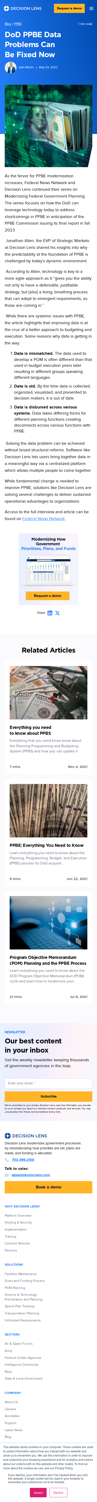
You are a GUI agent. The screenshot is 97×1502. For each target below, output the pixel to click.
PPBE (18, 24)
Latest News (14, 1430)
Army (8, 1351)
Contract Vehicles (17, 1243)
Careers (10, 1409)
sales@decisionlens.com (31, 1175)
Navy (8, 1372)
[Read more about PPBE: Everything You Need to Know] (48, 832)
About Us (11, 1402)
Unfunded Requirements (23, 1320)
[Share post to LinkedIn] (50, 613)
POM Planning (15, 1288)
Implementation (16, 1229)
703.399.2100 (23, 1160)
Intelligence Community (22, 1365)
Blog (8, 24)
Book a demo (48, 1187)
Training (10, 1237)
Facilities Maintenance (21, 1274)
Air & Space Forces (19, 1344)
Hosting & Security (18, 1222)
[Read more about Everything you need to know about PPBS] (48, 717)
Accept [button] (38, 1492)
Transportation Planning (22, 1313)
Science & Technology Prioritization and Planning (23, 1297)
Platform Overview (18, 1216)
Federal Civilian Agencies (23, 1358)
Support (10, 1423)
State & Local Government (24, 1379)
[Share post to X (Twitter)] (57, 613)
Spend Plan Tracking (19, 1306)
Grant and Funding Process (25, 1281)
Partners (11, 1250)
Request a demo (69, 8)
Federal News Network (43, 518)
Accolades (12, 1416)
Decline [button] (58, 1492)
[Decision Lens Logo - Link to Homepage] (22, 8)
